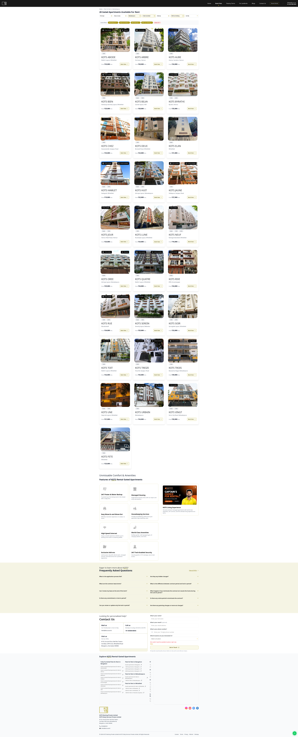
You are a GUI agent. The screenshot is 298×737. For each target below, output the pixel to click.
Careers (177, 734)
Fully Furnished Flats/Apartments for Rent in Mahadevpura (111, 692)
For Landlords (243, 3)
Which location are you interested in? (161, 635)
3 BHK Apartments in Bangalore (132, 671)
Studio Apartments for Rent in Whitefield (134, 686)
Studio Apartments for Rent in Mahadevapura (132, 677)
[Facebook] (193, 708)
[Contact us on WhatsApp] (294, 733)
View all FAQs (193, 570)
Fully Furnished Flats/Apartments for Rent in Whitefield (111, 685)
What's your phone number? (158, 629)
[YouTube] (190, 708)
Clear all (157, 22)
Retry (151, 644)
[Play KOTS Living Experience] (180, 495)
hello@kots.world (106, 630)
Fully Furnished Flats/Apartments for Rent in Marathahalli (111, 667)
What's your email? (158, 622)
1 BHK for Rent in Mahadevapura (132, 680)
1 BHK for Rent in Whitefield (131, 688)
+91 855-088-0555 (291, 4)
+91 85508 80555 (130, 631)
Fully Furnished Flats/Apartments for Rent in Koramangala (111, 681)
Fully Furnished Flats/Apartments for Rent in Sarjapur (111, 678)
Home (209, 3)
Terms (181, 734)
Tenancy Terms (230, 3)
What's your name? (155, 615)
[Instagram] (186, 708)
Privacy (186, 734)
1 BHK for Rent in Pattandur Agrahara (133, 692)
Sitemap (196, 734)
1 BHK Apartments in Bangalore (132, 667)
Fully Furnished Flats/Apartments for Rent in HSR (111, 688)
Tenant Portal (274, 3)
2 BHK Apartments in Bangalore (132, 669)
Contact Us (262, 3)
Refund (191, 734)
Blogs (253, 3)
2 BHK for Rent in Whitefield (131, 690)
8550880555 (104, 726)
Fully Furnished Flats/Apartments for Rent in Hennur (111, 670)
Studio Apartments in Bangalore (132, 664)
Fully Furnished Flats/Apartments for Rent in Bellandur (111, 674)
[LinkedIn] (197, 708)
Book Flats (218, 3)
